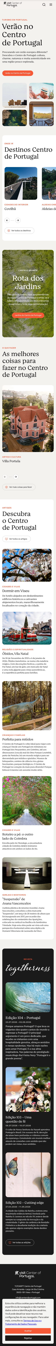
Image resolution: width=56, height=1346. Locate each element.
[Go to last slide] (7, 220)
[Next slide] (18, 220)
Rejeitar (28, 1338)
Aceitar (28, 1330)
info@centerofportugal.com (28, 1297)
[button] (51, 4)
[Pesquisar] (44, 4)
